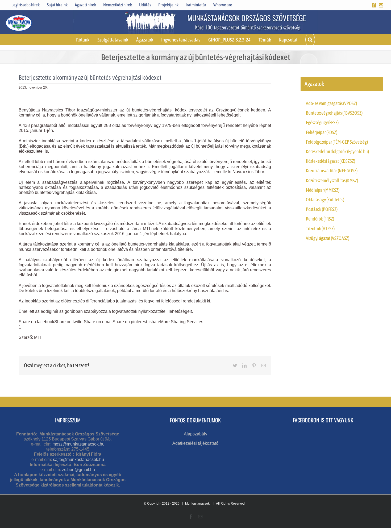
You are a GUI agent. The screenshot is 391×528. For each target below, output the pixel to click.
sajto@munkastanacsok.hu (78, 459)
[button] (310, 39)
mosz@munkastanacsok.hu (78, 444)
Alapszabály (195, 434)
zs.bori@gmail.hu (78, 469)
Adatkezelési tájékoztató (195, 443)
